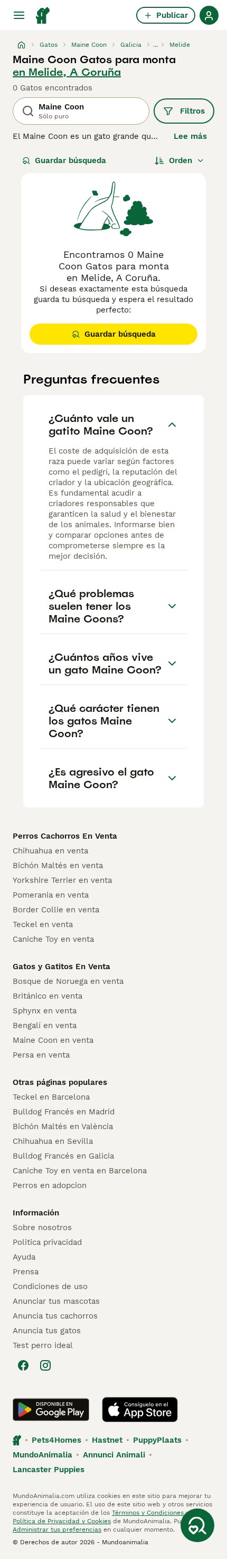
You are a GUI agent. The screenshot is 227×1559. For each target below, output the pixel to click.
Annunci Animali (114, 1455)
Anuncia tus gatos (47, 1330)
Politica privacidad (47, 1242)
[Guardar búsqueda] (197, 1525)
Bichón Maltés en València (63, 1126)
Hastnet (107, 1440)
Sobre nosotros (42, 1227)
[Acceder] (209, 15)
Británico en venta (47, 996)
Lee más (190, 136)
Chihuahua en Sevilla (53, 1141)
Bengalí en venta (45, 1025)
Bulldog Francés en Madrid (64, 1112)
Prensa (26, 1271)
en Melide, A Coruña (67, 72)
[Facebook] (23, 1365)
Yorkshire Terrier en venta (62, 880)
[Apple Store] (140, 1409)
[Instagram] (45, 1365)
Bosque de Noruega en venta (68, 981)
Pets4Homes (56, 1440)
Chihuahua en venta (50, 851)
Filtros (192, 111)
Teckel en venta (43, 924)
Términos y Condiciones (148, 1512)
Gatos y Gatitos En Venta (61, 966)
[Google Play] (51, 1409)
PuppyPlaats (157, 1440)
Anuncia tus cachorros (55, 1316)
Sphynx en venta (45, 1010)
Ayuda (24, 1257)
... (155, 44)
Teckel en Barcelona (51, 1097)
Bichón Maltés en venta (58, 865)
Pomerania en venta (51, 895)
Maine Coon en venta (53, 1040)
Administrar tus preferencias (57, 1529)
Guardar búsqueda (70, 160)
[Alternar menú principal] (19, 15)
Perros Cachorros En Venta (65, 836)
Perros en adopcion (50, 1185)
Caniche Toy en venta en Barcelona (80, 1170)
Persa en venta (41, 1055)
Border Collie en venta (56, 909)
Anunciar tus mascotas (56, 1301)
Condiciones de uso (50, 1286)
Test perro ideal (43, 1345)
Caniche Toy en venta (53, 939)
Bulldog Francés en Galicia (63, 1156)
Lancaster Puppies (48, 1469)
